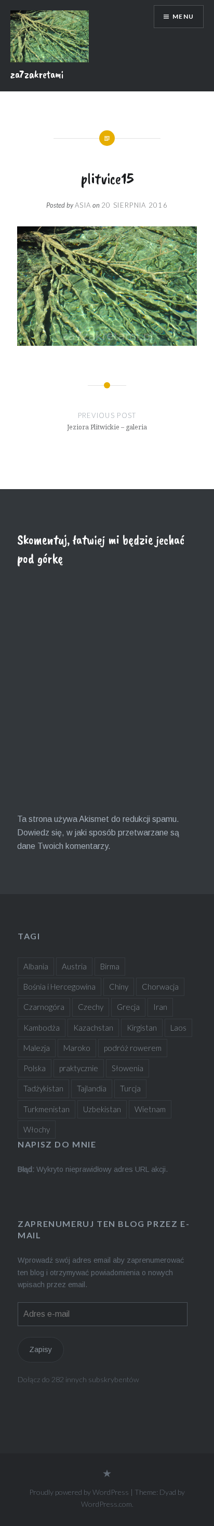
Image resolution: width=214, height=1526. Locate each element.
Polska (34, 1068)
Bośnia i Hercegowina (59, 986)
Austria (74, 966)
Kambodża (41, 1027)
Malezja (36, 1047)
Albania (35, 966)
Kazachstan (93, 1027)
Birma (109, 966)
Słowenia (127, 1068)
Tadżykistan (43, 1088)
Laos (178, 1027)
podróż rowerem (133, 1047)
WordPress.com (106, 1504)
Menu (183, 16)
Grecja (128, 1006)
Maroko (76, 1047)
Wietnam (150, 1109)
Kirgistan (142, 1027)
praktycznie (78, 1068)
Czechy (90, 1006)
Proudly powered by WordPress (79, 1492)
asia (83, 205)
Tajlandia (91, 1088)
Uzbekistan (102, 1109)
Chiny (118, 986)
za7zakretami (36, 74)
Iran (160, 1006)
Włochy (36, 1129)
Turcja (130, 1088)
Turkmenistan (46, 1109)
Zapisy (40, 1349)
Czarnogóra (43, 1006)
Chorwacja (160, 986)
